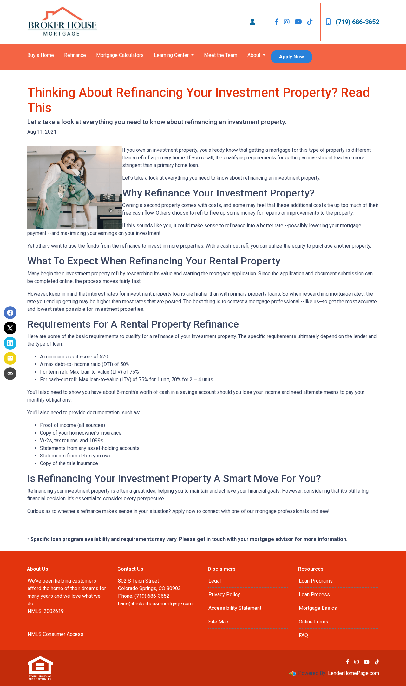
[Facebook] (277, 22)
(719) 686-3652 (357, 22)
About (254, 55)
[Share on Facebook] (10, 312)
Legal (214, 581)
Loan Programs (316, 581)
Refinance (75, 55)
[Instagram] (287, 22)
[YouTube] (298, 22)
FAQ (303, 635)
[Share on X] (10, 328)
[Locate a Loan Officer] (252, 22)
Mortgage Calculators (120, 55)
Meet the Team (220, 55)
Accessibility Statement (234, 608)
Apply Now (291, 57)
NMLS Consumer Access (55, 634)
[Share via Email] (10, 358)
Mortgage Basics (318, 608)
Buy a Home (40, 55)
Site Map (218, 622)
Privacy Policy (224, 594)
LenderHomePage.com (353, 673)
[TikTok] (310, 22)
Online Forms (313, 622)
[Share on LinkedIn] (10, 343)
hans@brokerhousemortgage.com (155, 604)
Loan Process (314, 594)
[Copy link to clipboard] (10, 373)
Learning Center (172, 55)
